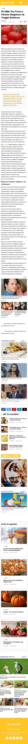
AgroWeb (3, 20)
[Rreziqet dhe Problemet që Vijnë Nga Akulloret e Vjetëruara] (14, 473)
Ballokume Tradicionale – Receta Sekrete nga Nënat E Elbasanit (17, 437)
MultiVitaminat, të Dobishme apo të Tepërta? (13, 642)
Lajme (3, 8)
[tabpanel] (14, 473)
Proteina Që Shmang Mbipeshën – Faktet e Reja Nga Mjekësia (13, 549)
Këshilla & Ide (8, 476)
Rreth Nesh (10, 729)
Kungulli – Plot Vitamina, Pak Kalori (13, 612)
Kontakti (17, 729)
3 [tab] (24, 461)
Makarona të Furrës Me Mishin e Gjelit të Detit (13, 581)
